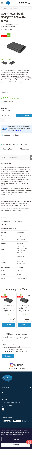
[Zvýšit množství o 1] (8, 115)
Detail (9, 325)
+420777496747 (8, 406)
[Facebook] (3, 409)
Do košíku (26, 115)
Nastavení (16, 439)
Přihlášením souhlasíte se (11, 346)
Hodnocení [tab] (13, 157)
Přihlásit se (7, 356)
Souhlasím (15, 445)
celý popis (3, 93)
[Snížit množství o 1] (2, 115)
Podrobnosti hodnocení (8, 27)
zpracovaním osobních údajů (11, 347)
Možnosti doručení (8, 101)
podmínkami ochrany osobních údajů (16, 351)
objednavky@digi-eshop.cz (12, 403)
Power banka (20, 232)
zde (22, 435)
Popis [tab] (3, 157)
